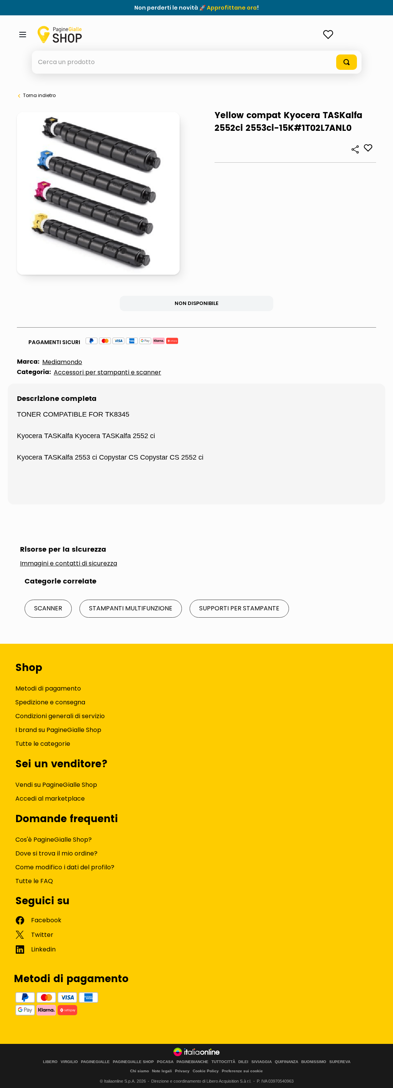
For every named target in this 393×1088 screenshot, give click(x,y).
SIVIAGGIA (261, 1062)
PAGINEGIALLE (95, 1062)
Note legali (162, 1071)
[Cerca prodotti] (346, 62)
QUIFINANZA (286, 1062)
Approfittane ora (232, 8)
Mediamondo (62, 362)
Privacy (182, 1071)
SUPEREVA (339, 1062)
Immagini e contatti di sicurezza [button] (68, 563)
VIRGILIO (69, 1062)
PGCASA (165, 1062)
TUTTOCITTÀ (223, 1062)
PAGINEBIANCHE (192, 1062)
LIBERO (50, 1062)
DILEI (243, 1062)
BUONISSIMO (313, 1062)
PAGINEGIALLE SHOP (133, 1062)
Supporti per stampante (239, 608)
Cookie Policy (206, 1071)
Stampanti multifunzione (130, 608)
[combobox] (197, 62)
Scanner (48, 608)
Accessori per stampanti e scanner (107, 372)
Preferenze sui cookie (242, 1071)
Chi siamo (139, 1071)
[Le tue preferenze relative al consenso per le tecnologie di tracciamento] (379, 1074)
